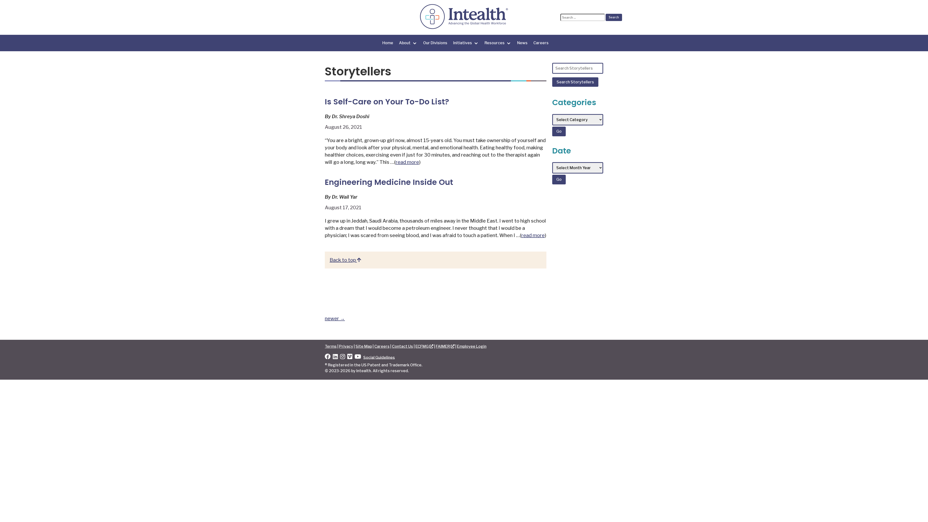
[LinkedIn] (335, 357)
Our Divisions (435, 43)
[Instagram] (342, 357)
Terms (331, 346)
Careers (541, 43)
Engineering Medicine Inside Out (389, 182)
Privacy (346, 346)
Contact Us (402, 346)
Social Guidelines (379, 357)
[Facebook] (328, 357)
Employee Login (471, 346)
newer (335, 318)
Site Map (363, 346)
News (522, 43)
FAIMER (443, 346)
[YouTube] (358, 357)
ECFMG (422, 346)
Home (387, 43)
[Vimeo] (349, 357)
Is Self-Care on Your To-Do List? (387, 101)
